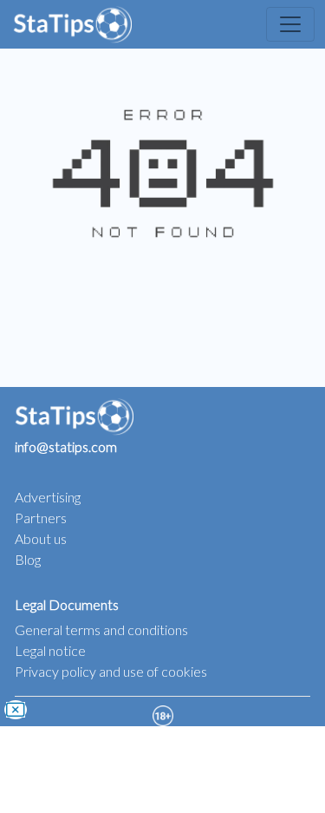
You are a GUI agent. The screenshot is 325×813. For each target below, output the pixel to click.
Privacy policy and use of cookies (111, 671)
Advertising (48, 496)
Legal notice (50, 650)
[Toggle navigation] (290, 24)
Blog (28, 559)
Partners (41, 517)
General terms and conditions (101, 629)
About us (41, 538)
